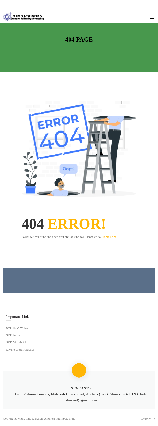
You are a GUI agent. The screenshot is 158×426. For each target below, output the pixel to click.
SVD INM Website (18, 328)
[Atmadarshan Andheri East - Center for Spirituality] (23, 17)
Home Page (109, 236)
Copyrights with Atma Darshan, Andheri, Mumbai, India (39, 418)
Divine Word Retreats (20, 349)
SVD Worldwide (16, 342)
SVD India (13, 335)
